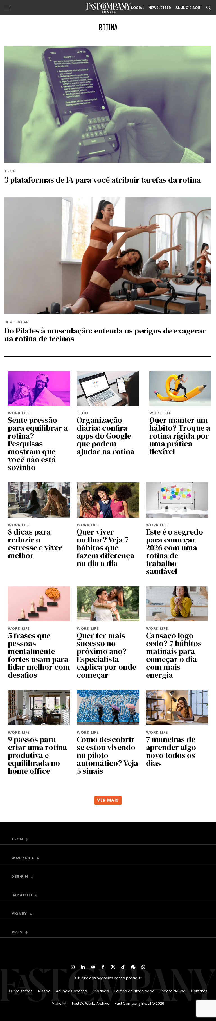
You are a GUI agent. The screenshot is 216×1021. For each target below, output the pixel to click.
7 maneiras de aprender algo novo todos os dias (171, 751)
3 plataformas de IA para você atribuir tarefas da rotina (102, 179)
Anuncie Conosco (71, 991)
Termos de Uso (172, 991)
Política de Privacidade (134, 991)
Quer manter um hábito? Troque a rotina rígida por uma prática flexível (179, 436)
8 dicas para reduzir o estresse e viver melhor (35, 543)
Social (137, 8)
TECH (10, 171)
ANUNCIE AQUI (188, 8)
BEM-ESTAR (16, 322)
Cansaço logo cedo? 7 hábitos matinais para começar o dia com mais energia (174, 655)
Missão (44, 991)
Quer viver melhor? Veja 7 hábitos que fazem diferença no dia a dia (105, 547)
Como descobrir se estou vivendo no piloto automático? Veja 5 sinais (107, 755)
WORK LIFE (19, 413)
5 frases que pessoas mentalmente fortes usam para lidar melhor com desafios (39, 655)
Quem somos (20, 991)
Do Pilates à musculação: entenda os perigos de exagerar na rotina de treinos (105, 334)
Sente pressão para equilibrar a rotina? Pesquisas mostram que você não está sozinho (38, 444)
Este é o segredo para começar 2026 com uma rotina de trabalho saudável (174, 551)
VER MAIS (108, 800)
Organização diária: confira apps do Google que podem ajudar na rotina (105, 436)
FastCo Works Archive (90, 1003)
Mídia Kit (59, 1003)
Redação (101, 991)
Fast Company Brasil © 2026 (139, 1003)
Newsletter (159, 8)
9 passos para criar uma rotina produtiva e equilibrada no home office (37, 755)
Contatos (199, 991)
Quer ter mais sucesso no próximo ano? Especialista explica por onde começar (106, 655)
